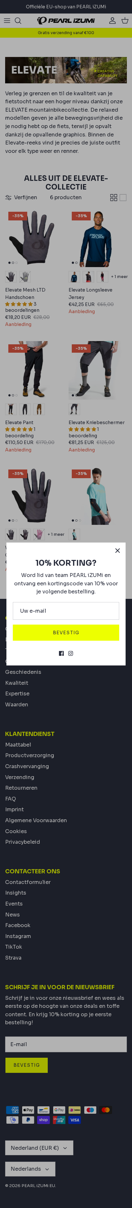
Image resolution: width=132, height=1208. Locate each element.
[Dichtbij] (118, 551)
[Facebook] (61, 653)
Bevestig (66, 633)
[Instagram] (70, 653)
